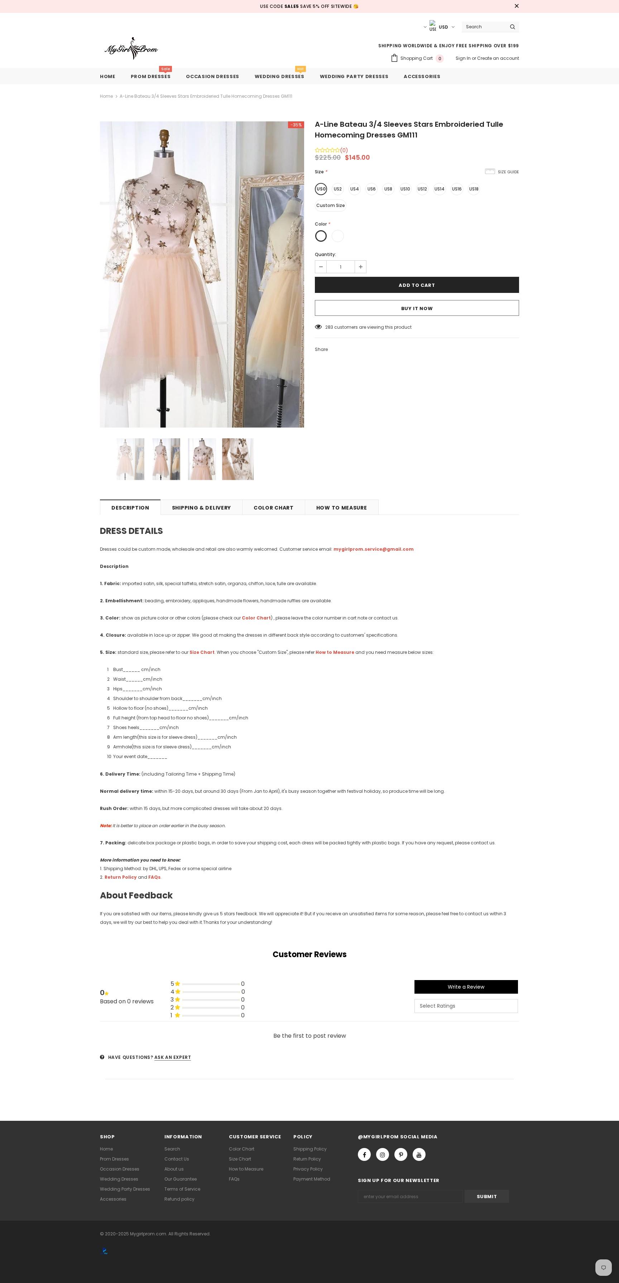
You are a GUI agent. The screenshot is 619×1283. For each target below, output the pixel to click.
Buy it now (417, 308)
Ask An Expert (172, 1057)
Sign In (464, 58)
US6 (372, 189)
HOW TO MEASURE (341, 507)
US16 (457, 189)
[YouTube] (419, 1154)
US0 (321, 189)
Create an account (498, 58)
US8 (388, 189)
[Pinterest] (400, 1154)
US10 (405, 189)
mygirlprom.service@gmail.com (374, 549)
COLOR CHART (274, 507)
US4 (354, 189)
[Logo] (136, 49)
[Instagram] (382, 1154)
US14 (440, 189)
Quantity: (325, 254)
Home (106, 96)
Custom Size (330, 205)
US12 (422, 189)
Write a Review (466, 986)
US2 (338, 189)
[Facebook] (364, 1154)
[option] (202, 274)
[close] (516, 6)
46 (328, 327)
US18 (474, 189)
